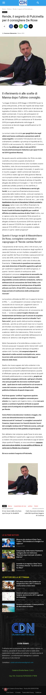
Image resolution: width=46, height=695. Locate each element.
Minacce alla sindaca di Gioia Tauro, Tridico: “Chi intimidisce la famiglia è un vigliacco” (30, 541)
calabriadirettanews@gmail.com (21, 662)
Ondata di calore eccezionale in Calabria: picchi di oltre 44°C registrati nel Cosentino (29, 595)
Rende (36, 506)
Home (4, 9)
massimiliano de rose (20, 506)
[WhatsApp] (21, 26)
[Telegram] (26, 26)
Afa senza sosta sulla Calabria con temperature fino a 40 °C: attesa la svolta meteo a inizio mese (28, 584)
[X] (16, 26)
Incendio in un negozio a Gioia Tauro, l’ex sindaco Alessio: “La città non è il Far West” (29, 566)
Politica (9, 9)
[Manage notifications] (5, 689)
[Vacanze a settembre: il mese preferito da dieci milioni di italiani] (8, 607)
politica (30, 506)
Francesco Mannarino (10, 33)
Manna (10, 506)
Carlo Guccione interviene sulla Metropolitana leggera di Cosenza (34, 513)
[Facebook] (11, 26)
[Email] (31, 26)
